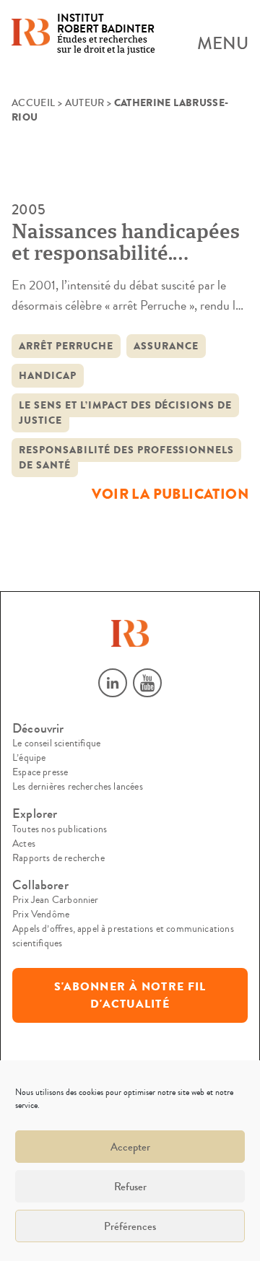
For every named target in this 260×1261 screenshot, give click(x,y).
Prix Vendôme (40, 914)
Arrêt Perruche (66, 346)
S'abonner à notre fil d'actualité (130, 995)
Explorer (34, 814)
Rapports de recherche (58, 858)
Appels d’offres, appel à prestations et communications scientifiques (123, 936)
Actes (23, 844)
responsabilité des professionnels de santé (126, 457)
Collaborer (40, 885)
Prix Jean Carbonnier (55, 900)
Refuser (130, 1187)
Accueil (33, 103)
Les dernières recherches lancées (77, 787)
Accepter (130, 1147)
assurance (166, 346)
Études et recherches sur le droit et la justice (106, 34)
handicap (48, 375)
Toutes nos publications (59, 829)
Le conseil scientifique (56, 743)
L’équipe (29, 758)
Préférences (130, 1226)
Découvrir (38, 728)
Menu (222, 44)
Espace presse (40, 772)
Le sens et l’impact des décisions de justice (125, 413)
